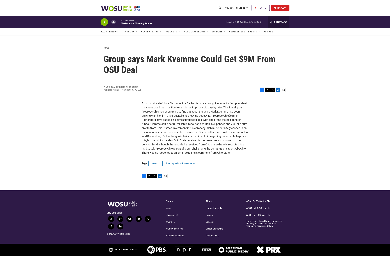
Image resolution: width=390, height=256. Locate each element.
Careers (209, 215)
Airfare (268, 31)
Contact (209, 222)
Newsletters (237, 31)
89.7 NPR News (109, 31)
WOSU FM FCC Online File (258, 201)
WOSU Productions (175, 236)
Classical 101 (149, 31)
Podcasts (171, 31)
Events (252, 31)
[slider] (118, 22)
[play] (104, 22)
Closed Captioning (214, 229)
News (106, 47)
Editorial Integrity (214, 208)
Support (217, 31)
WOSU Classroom (194, 31)
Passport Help (212, 236)
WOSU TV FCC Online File (258, 215)
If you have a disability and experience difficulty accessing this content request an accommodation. (264, 223)
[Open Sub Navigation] (247, 8)
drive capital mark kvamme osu (181, 163)
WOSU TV (129, 31)
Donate (281, 8)
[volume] (113, 22)
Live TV (261, 8)
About (209, 201)
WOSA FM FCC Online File (258, 208)
